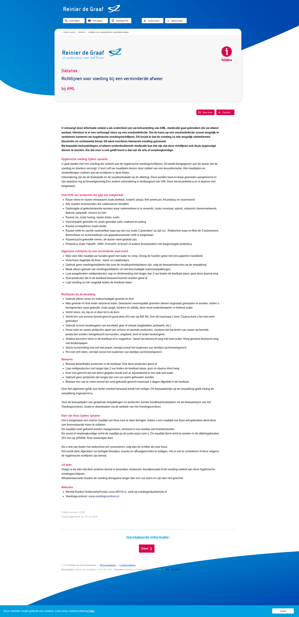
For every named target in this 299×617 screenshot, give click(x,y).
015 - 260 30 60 (173, 569)
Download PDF (122, 21)
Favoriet (226, 112)
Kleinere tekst (177, 21)
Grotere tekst (153, 21)
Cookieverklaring (128, 565)
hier (91, 611)
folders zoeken (69, 32)
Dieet (144, 548)
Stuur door (207, 112)
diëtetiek (81, 32)
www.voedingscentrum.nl (103, 496)
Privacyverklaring (108, 565)
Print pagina (97, 21)
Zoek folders (74, 21)
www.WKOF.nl (117, 491)
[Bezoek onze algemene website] (149, 9)
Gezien (283, 611)
